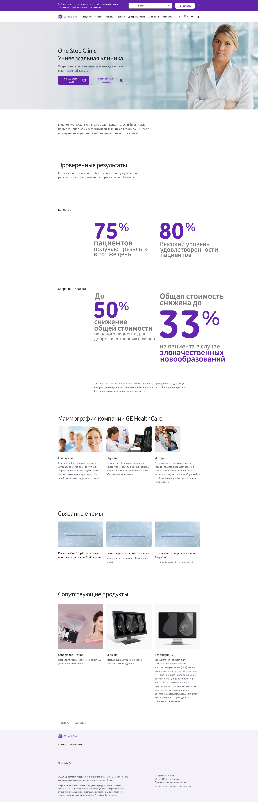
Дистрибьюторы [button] (136, 16)
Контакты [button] (167, 16)
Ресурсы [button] (109, 16)
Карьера (62, 744)
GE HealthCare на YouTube (167, 779)
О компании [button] (153, 16)
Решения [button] (121, 16)
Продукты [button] (87, 16)
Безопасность (187, 786)
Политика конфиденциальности (170, 782)
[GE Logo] (67, 17)
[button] (179, 16)
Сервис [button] (98, 16)
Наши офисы (75, 744)
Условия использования (166, 786)
